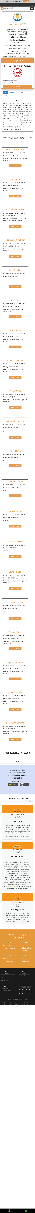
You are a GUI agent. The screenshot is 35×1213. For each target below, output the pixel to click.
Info (6, 92)
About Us (29, 1002)
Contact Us (18, 1002)
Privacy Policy (7, 1002)
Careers (24, 1002)
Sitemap (5, 1000)
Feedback (12, 92)
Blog (13, 1002)
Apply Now (17, 86)
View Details (15, 166)
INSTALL (26, 1)
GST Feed (7, 96)
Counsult (20, 92)
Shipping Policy (13, 1000)
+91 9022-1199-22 (6, 989)
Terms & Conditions (23, 1000)
